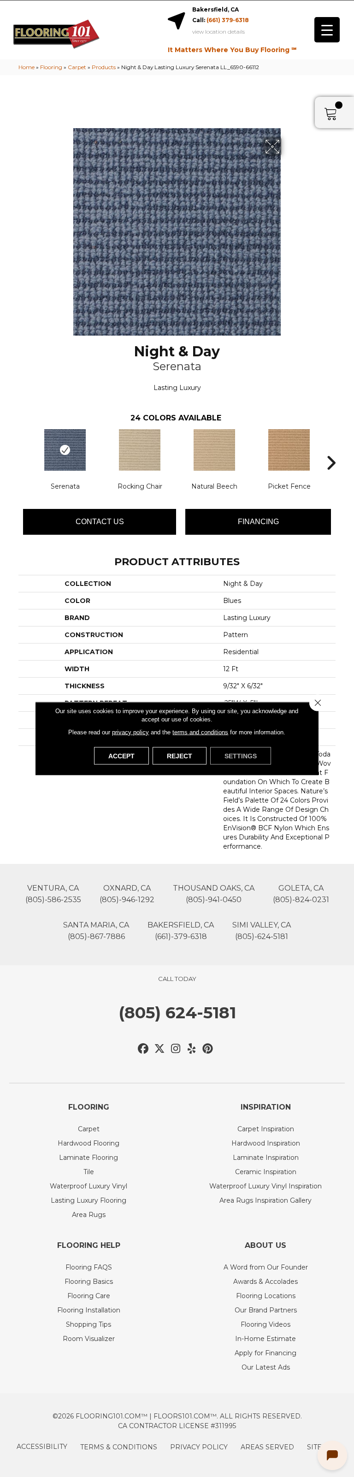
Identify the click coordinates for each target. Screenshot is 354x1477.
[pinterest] (208, 1049)
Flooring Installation (88, 1310)
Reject (179, 756)
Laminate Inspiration (266, 1157)
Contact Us (100, 522)
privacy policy (130, 732)
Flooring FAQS (88, 1267)
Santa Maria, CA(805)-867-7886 (96, 931)
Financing (258, 522)
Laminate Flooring (88, 1157)
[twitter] (159, 1049)
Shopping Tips (88, 1324)
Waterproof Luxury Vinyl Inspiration (265, 1186)
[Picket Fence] (289, 450)
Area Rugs (89, 1215)
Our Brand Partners (266, 1310)
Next (331, 449)
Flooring (51, 67)
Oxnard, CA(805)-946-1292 (127, 894)
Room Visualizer (89, 1339)
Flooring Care (88, 1296)
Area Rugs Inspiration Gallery (265, 1200)
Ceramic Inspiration (265, 1172)
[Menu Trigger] (327, 29)
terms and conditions (200, 732)
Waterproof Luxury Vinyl (88, 1186)
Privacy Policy (199, 1447)
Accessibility (42, 1446)
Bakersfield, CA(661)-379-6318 (181, 931)
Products (104, 67)
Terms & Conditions (118, 1447)
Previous (23, 449)
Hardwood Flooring (88, 1143)
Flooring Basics (89, 1281)
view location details (218, 32)
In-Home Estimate (265, 1339)
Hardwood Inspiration (265, 1143)
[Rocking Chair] (139, 450)
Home (26, 67)
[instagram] (176, 1049)
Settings (240, 756)
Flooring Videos (265, 1324)
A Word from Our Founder (266, 1267)
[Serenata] (65, 450)
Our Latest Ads (266, 1367)
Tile (88, 1172)
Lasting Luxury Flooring (88, 1200)
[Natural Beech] (214, 450)
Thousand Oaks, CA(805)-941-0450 (213, 894)
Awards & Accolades (265, 1281)
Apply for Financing (265, 1353)
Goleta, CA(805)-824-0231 (301, 894)
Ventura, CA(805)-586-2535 (53, 894)
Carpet (77, 67)
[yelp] (192, 1049)
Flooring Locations (265, 1296)
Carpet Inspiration (265, 1129)
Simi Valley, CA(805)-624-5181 (261, 931)
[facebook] (143, 1049)
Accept (121, 756)
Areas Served (267, 1447)
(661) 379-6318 (227, 20)
